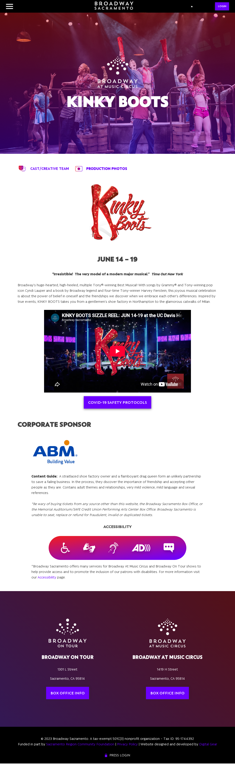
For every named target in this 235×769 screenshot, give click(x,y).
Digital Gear (208, 744)
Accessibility (47, 577)
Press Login (119, 755)
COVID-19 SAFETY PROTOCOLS (117, 402)
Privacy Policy (127, 744)
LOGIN (222, 6)
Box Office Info (67, 693)
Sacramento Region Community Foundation (80, 744)
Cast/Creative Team (49, 169)
